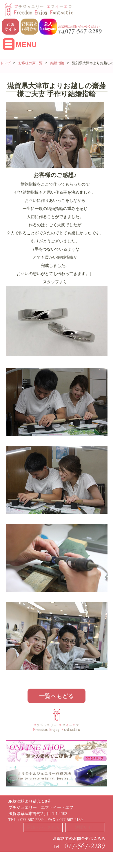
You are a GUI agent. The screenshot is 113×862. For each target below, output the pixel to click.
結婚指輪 (57, 63)
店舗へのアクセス (43, 827)
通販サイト (85, 827)
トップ (5, 63)
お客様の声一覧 (30, 63)
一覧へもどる (56, 696)
